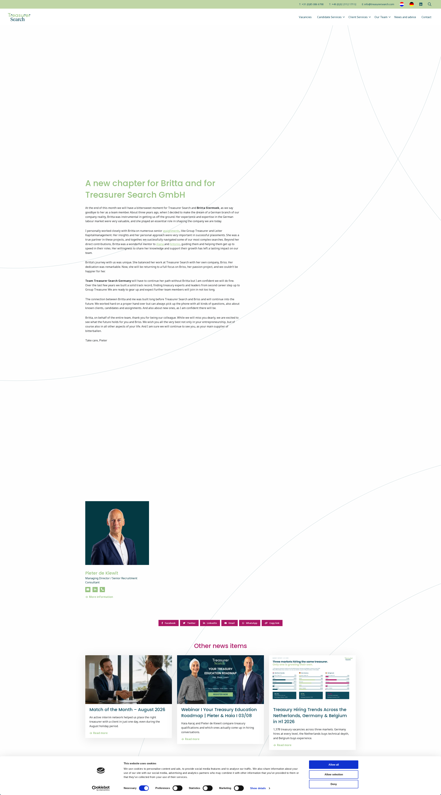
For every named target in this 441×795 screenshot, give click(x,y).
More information (101, 597)
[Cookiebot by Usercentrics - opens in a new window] (101, 788)
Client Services (358, 17)
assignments (171, 231)
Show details (258, 788)
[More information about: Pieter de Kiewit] (117, 533)
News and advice (405, 17)
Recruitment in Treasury (24, 17)
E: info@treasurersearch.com (378, 4)
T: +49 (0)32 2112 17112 (342, 4)
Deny (334, 784)
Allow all (334, 764)
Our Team (381, 17)
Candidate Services (329, 17)
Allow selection (334, 774)
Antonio (175, 244)
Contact (426, 17)
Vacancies (305, 17)
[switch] (177, 788)
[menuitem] (311, 4)
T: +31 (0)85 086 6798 (311, 4)
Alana (160, 244)
